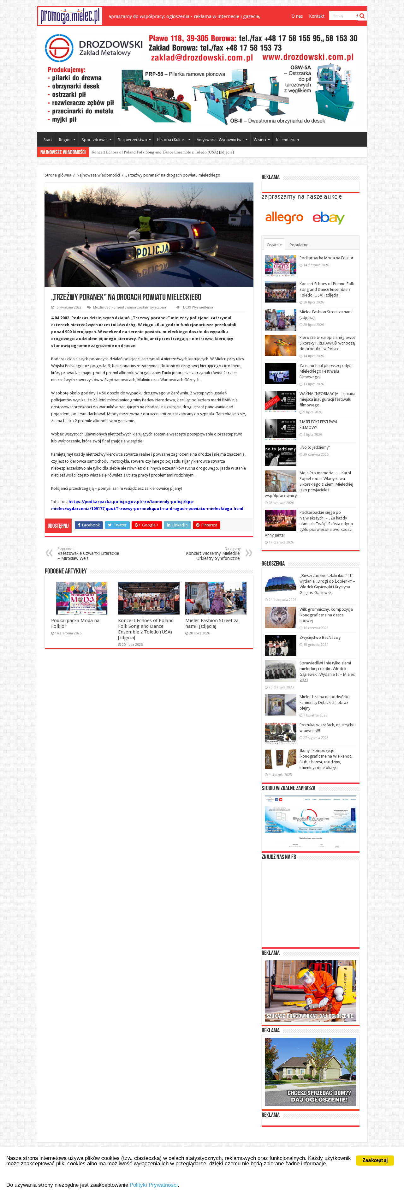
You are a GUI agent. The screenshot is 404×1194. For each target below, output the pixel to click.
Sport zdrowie (95, 139)
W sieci (260, 139)
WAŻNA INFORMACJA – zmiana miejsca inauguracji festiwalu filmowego (327, 399)
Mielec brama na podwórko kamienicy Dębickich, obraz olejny (325, 702)
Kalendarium (287, 139)
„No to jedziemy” (315, 447)
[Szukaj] (362, 16)
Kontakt (316, 16)
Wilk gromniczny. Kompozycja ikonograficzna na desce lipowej (326, 615)
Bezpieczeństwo (132, 139)
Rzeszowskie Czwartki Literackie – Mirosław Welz (88, 554)
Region (65, 139)
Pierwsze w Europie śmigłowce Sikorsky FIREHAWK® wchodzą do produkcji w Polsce (327, 343)
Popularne (299, 245)
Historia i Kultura (172, 139)
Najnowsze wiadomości (98, 175)
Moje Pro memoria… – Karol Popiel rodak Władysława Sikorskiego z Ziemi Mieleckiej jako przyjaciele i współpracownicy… (309, 484)
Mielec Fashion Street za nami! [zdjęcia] (126, 152)
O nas (297, 16)
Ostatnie (274, 245)
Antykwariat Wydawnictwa (220, 139)
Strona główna (58, 175)
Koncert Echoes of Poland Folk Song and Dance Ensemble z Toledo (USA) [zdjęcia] (146, 629)
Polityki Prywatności (154, 1185)
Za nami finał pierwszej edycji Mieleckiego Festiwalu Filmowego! (326, 371)
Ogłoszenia (273, 564)
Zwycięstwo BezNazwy (320, 637)
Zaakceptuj (375, 1160)
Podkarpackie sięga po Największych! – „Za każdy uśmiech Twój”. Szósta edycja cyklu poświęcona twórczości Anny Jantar (309, 523)
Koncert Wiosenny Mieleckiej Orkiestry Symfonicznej (213, 554)
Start (48, 139)
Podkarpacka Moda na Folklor (327, 257)
